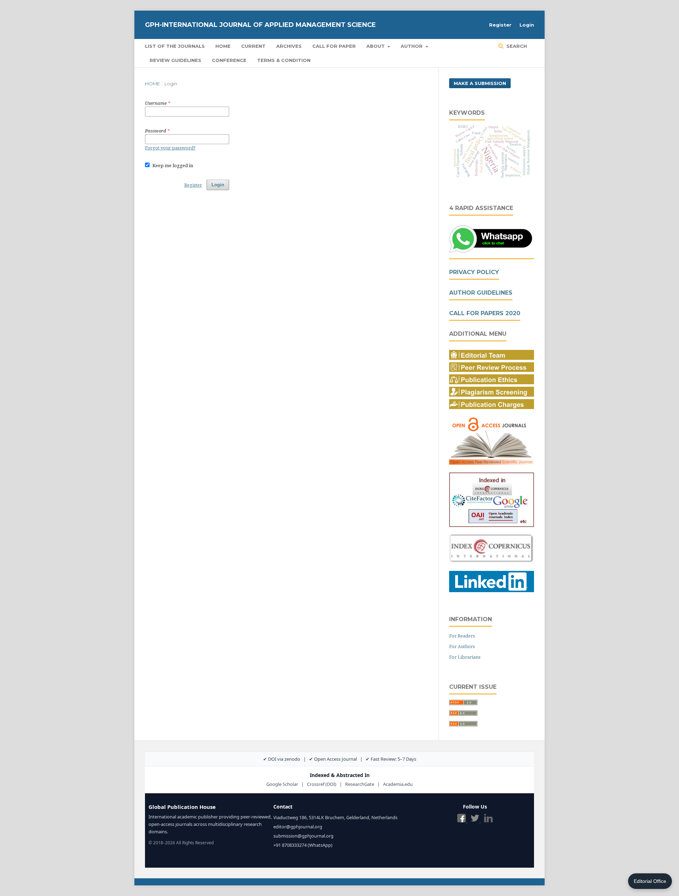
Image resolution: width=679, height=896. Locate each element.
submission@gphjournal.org (303, 836)
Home (223, 46)
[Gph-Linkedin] (491, 590)
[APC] (491, 407)
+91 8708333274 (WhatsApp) (302, 845)
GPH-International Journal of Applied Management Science (260, 25)
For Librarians (465, 657)
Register (500, 25)
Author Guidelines (480, 292)
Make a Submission (480, 83)
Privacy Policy (474, 272)
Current (253, 46)
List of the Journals (175, 46)
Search (516, 46)
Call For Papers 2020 (484, 313)
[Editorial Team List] (491, 358)
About (376, 46)
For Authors (462, 646)
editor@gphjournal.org (297, 826)
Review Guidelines (175, 60)
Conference (229, 60)
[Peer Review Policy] (491, 370)
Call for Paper (334, 46)
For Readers (462, 636)
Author (412, 46)
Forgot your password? (170, 147)
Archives (289, 46)
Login (527, 25)
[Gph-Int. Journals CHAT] (491, 251)
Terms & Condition (284, 60)
